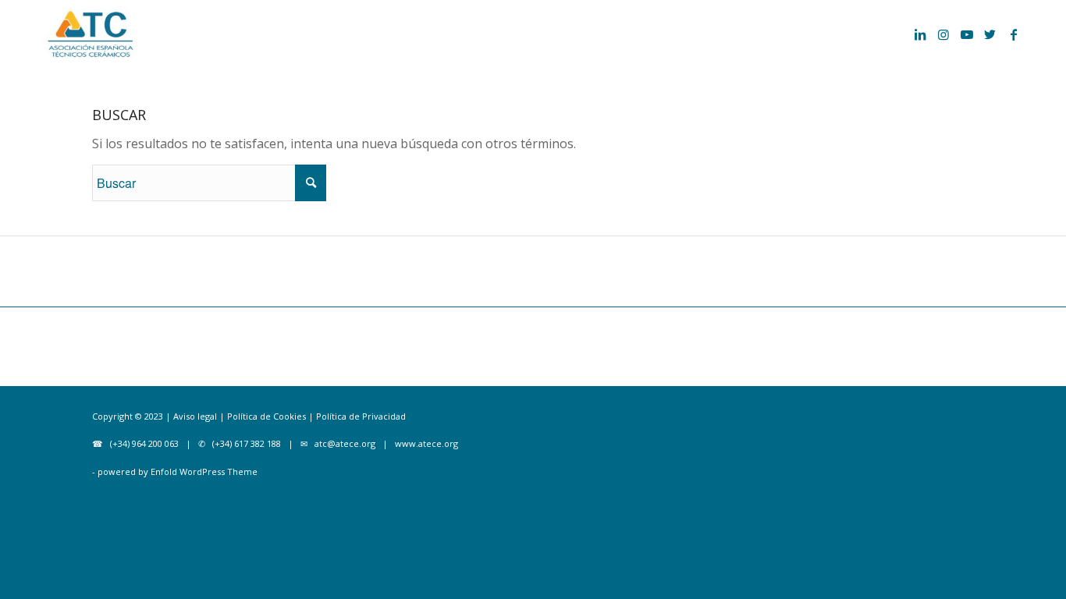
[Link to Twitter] (990, 34)
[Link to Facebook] (1013, 34)
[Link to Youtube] (967, 34)
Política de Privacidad (361, 416)
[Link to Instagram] (943, 34)
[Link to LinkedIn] (920, 34)
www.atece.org (426, 443)
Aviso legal (195, 416)
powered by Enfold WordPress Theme (178, 471)
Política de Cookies (265, 416)
